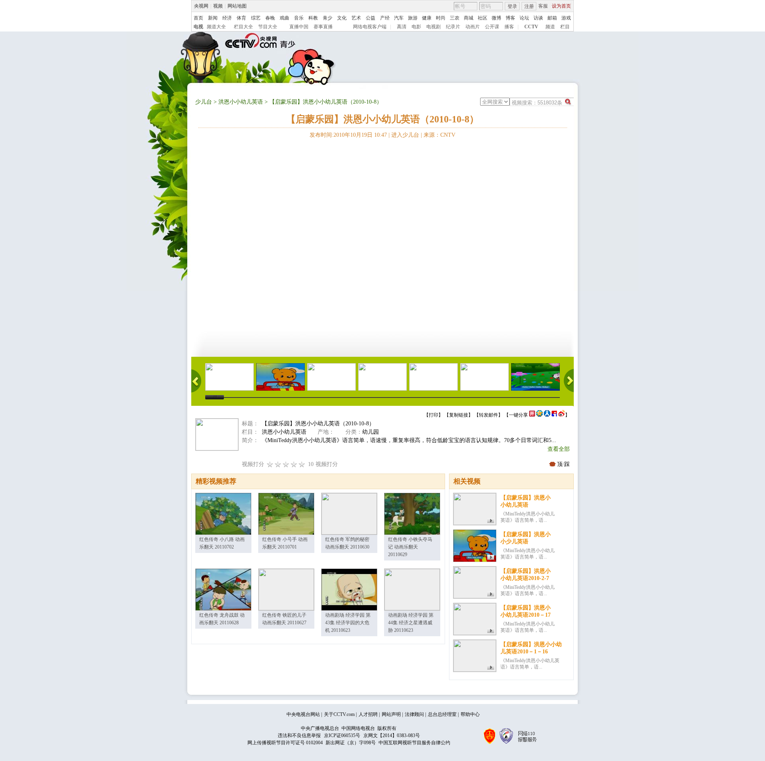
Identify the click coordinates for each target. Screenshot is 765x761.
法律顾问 (414, 714)
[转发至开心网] (532, 415)
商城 (468, 18)
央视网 (201, 6)
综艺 (256, 18)
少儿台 (203, 102)
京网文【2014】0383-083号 (391, 735)
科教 (313, 18)
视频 (218, 6)
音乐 (299, 18)
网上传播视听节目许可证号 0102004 (285, 742)
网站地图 (237, 6)
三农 (454, 18)
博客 (510, 18)
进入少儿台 (405, 135)
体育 (241, 18)
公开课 (492, 26)
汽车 (399, 18)
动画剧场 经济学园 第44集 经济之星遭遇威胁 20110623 (411, 622)
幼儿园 (370, 432)
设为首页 (561, 6)
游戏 (566, 18)
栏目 (565, 26)
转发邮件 (488, 415)
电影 (416, 26)
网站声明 (391, 714)
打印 (433, 415)
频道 (550, 26)
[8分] (294, 464)
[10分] (302, 464)
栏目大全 (243, 26)
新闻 (213, 18)
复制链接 (458, 415)
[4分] (278, 464)
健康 (427, 18)
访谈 (538, 18)
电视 (198, 26)
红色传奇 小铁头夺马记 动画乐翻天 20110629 (410, 547)
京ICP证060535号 (342, 735)
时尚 (440, 18)
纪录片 (453, 26)
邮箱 (552, 18)
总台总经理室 (442, 714)
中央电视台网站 (303, 714)
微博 (496, 18)
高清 (401, 26)
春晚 (270, 18)
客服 (543, 6)
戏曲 (284, 18)
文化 (342, 18)
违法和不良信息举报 (299, 735)
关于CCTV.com (339, 714)
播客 (509, 26)
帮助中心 (470, 714)
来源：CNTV (439, 135)
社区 (482, 18)
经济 (227, 18)
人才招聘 (368, 714)
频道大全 (216, 26)
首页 (198, 18)
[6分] (286, 464)
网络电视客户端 (369, 26)
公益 (370, 18)
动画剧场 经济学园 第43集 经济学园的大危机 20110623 (348, 622)
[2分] (270, 464)
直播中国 (298, 26)
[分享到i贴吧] (554, 415)
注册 (529, 6)
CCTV (531, 26)
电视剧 (433, 26)
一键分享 (518, 415)
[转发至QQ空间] (539, 415)
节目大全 (267, 26)
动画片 (472, 26)
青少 (327, 18)
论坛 (524, 18)
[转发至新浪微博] (561, 415)
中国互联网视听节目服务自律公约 (414, 742)
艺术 (356, 18)
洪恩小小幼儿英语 (240, 102)
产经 (385, 18)
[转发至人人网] (547, 415)
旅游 (413, 18)
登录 (512, 6)
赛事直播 (323, 26)
